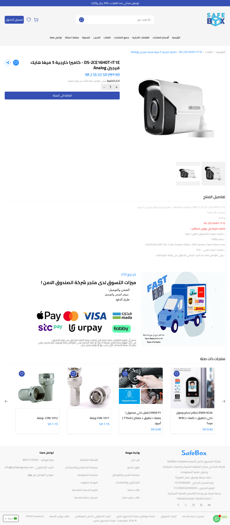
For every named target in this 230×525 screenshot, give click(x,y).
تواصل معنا (56, 37)
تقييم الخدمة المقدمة (85, 489)
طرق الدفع (133, 467)
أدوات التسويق (168, 516)
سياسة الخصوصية (87, 474)
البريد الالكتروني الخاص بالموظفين (93, 516)
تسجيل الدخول (14, 19)
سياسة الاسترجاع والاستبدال (81, 467)
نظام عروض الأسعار (59, 516)
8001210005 (30, 459)
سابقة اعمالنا (72, 37)
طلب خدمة (134, 489)
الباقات (107, 37)
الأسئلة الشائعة (89, 459)
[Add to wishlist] (16, 63)
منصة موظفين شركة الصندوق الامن (135, 516)
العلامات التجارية (140, 37)
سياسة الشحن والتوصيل (126, 474)
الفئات (209, 52)
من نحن (135, 459)
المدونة (86, 37)
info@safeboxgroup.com (19, 467)
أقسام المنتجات (161, 37)
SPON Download (35, 516)
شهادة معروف (89, 482)
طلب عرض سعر (131, 497)
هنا (30, 474)
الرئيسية (176, 37)
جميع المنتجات (121, 37)
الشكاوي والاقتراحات (127, 482)
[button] (10, 518)
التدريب (96, 37)
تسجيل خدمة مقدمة (86, 497)
